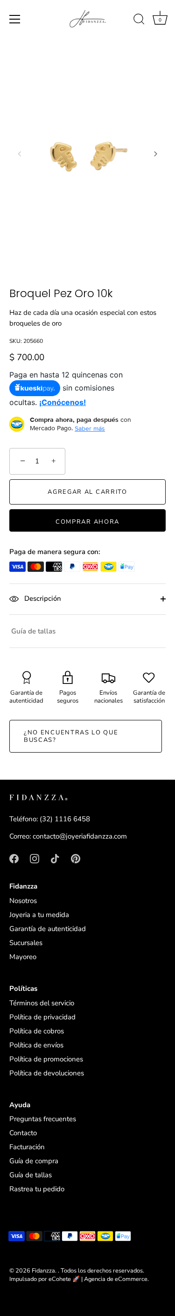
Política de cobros (36, 1031)
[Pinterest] (75, 858)
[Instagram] (34, 858)
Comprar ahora (87, 522)
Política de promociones (46, 1059)
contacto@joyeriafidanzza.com (80, 836)
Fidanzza (43, 1270)
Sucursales (25, 942)
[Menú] (15, 19)
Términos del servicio (41, 1003)
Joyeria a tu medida (39, 914)
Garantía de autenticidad (47, 928)
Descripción (41, 598)
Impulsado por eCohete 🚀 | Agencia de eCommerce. (79, 1279)
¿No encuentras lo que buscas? (71, 736)
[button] (19, 153)
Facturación (27, 1147)
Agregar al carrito (87, 492)
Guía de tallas (33, 631)
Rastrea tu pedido (36, 1189)
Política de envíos (36, 1045)
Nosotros (23, 900)
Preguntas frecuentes (42, 1119)
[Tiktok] (55, 858)
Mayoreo (22, 956)
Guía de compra (33, 1161)
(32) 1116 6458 (65, 819)
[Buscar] (139, 20)
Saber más (90, 428)
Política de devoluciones (46, 1073)
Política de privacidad (42, 1017)
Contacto (23, 1133)
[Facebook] (14, 858)
